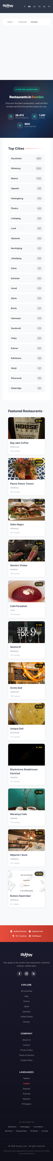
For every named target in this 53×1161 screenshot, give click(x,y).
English (26, 1083)
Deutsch (26, 1099)
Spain (26, 1006)
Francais (26, 1093)
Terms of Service (26, 1055)
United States (27, 1016)
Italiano (26, 1078)
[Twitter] (33, 973)
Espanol (26, 1088)
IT (24, 6)
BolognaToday (21, 1131)
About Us (26, 1040)
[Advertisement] (26, 53)
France (27, 1001)
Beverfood (8, 1131)
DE (44, 6)
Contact (26, 1045)
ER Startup (34, 1131)
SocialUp (45, 1131)
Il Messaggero (25, 1127)
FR (39, 6)
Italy (26, 996)
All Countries (26, 991)
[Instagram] (26, 973)
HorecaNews (38, 1127)
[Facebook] (19, 973)
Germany (27, 1011)
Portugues (26, 1104)
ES (34, 6)
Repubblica (12, 1127)
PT (49, 6)
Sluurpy (26, 1022)
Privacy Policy (26, 1050)
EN (29, 6)
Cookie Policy (26, 1060)
